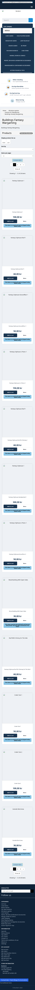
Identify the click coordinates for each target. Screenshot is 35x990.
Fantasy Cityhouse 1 (17, 212)
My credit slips (5, 955)
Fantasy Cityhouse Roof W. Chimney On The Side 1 (17, 669)
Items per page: (6, 153)
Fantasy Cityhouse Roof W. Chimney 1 (17, 440)
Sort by (3, 146)
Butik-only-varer (6, 924)
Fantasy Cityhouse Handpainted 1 (17, 497)
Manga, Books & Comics (17, 55)
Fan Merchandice (12, 50)
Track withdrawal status (6, 983)
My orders (4, 951)
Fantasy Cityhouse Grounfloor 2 (17, 554)
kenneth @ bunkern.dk (9, 973)
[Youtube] (17, 895)
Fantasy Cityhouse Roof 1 (17, 269)
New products (5, 933)
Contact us (4, 938)
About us (4, 942)
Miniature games (11, 41)
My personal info (6, 958)
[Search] (31, 20)
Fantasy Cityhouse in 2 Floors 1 (17, 383)
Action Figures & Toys (17, 70)
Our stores (4, 936)
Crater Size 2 (17, 783)
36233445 (5, 971)
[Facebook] (13, 895)
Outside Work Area (17, 840)
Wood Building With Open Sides (17, 611)
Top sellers (4, 935)
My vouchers (5, 960)
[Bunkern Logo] (17, 2)
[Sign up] (32, 891)
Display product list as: (8, 138)
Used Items (25, 50)
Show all (17, 169)
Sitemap (3, 944)
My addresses (5, 956)
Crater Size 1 (17, 726)
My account (4, 949)
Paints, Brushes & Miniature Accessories (17, 60)
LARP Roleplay (25, 41)
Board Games (13, 46)
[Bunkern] (17, 14)
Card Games (9, 36)
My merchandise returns (8, 953)
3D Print (23, 46)
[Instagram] (20, 895)
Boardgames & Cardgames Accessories (17, 65)
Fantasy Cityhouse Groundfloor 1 (17, 326)
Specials (3, 931)
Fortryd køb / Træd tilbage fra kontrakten (14, 980)
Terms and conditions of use (9, 940)
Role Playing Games (23, 36)
